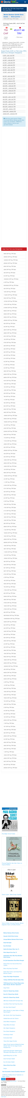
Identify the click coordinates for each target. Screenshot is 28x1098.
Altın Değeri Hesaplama (9, 1028)
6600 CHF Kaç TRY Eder (10, 409)
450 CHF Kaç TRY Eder (9, 669)
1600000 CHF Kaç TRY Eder (11, 666)
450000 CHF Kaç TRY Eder (10, 320)
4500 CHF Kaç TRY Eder (10, 495)
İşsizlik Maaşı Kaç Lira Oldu (10, 1055)
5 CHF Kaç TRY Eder (9, 707)
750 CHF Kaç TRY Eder (9, 587)
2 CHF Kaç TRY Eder (9, 577)
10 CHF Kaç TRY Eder (9, 685)
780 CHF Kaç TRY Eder (9, 396)
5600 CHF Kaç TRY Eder (10, 412)
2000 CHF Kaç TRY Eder (10, 748)
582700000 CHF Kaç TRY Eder (11, 615)
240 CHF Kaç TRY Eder (9, 456)
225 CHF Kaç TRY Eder (9, 352)
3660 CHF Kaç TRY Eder (10, 650)
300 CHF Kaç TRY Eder (9, 647)
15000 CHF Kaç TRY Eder (10, 606)
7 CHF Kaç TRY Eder (9, 723)
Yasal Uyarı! (3, 1096)
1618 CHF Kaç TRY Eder (10, 555)
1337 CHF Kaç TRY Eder (10, 514)
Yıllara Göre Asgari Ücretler (10, 1041)
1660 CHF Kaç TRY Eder (10, 517)
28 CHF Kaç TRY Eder (9, 326)
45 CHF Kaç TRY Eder (9, 479)
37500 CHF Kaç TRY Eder (10, 609)
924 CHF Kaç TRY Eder (9, 447)
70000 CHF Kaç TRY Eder (10, 698)
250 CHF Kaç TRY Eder (9, 634)
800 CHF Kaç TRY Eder (9, 593)
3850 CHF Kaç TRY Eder (10, 371)
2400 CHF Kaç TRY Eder (10, 694)
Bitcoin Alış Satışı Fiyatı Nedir (11, 968)
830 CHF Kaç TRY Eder (9, 406)
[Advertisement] (14, 187)
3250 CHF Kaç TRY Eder (10, 704)
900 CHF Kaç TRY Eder (9, 323)
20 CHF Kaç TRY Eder (9, 644)
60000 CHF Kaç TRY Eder (10, 679)
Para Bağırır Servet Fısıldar (8, 833)
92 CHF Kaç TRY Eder (9, 361)
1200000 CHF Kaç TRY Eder (11, 260)
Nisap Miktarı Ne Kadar (9, 1025)
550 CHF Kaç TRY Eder (9, 288)
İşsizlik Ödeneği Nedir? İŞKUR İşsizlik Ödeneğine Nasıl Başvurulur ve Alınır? (13, 1051)
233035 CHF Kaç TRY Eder (10, 431)
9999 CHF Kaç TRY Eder (10, 253)
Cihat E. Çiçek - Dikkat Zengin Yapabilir (11, 894)
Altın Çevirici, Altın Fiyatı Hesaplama (12, 1015)
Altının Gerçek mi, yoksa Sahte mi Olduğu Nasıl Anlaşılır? (14, 1011)
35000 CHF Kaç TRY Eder (10, 463)
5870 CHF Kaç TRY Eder (10, 761)
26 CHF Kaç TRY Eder (9, 368)
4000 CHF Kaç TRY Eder (10, 742)
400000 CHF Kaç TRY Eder (10, 257)
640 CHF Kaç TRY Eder (9, 628)
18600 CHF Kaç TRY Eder (10, 660)
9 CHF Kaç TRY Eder (9, 501)
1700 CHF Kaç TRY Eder (10, 507)
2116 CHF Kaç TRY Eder (10, 510)
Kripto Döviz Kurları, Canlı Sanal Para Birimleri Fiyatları (13, 972)
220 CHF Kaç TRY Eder (9, 355)
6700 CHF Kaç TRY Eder (10, 574)
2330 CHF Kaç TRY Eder (10, 428)
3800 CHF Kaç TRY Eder (10, 599)
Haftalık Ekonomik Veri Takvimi (11, 1018)
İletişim (5, 1068)
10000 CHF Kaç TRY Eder (10, 755)
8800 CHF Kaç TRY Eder (10, 472)
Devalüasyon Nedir (8, 1034)
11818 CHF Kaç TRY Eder (10, 441)
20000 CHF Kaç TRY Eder (10, 720)
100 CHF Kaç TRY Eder (9, 717)
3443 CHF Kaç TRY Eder (10, 564)
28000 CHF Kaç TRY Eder (10, 526)
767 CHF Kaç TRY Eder (9, 726)
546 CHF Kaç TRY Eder (9, 625)
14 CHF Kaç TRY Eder (9, 399)
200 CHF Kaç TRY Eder (9, 714)
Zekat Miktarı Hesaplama (10, 1021)
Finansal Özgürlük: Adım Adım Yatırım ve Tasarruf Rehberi (12, 863)
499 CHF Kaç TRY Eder (9, 272)
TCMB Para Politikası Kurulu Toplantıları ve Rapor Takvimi (12, 1075)
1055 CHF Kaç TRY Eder (10, 691)
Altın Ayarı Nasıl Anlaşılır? (10, 1007)
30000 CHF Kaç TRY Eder (10, 418)
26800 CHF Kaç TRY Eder (10, 333)
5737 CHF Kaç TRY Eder (10, 488)
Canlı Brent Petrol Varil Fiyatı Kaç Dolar (13, 1004)
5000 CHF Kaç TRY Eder (10, 583)
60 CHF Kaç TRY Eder (9, 276)
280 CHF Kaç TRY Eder (9, 523)
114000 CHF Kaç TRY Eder (10, 552)
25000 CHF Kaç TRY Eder (10, 736)
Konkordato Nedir (8, 1038)
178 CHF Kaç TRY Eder (9, 437)
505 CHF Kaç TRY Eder (9, 393)
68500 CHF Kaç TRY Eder (10, 377)
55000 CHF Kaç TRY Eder (10, 317)
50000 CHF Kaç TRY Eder (10, 596)
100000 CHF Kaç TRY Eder (10, 558)
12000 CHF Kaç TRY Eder (10, 466)
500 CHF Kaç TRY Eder (9, 764)
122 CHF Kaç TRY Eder (9, 425)
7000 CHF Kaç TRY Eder (10, 504)
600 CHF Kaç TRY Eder (9, 637)
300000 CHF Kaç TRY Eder (10, 450)
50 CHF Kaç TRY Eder (9, 739)
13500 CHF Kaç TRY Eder (10, 460)
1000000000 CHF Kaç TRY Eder (12, 618)
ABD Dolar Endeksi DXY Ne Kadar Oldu (13, 1000)
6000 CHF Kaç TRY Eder (10, 688)
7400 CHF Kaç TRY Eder (10, 536)
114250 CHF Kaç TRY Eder (10, 295)
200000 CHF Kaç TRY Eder (10, 767)
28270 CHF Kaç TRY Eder (10, 330)
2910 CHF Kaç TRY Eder (10, 336)
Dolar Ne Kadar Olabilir (9, 1058)
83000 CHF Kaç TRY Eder (10, 374)
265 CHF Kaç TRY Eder (9, 733)
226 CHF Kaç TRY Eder (9, 349)
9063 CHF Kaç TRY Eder (10, 656)
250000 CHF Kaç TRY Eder (10, 263)
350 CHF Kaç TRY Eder (9, 403)
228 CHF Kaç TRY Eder (9, 345)
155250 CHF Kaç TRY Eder (10, 422)
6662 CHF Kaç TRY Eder (10, 434)
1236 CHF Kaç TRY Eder (10, 520)
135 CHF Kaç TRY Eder (9, 469)
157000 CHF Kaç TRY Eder (10, 301)
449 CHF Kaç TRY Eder (9, 453)
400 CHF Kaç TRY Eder (9, 491)
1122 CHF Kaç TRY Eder (10, 529)
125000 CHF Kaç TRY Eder (10, 415)
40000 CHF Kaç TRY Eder (10, 758)
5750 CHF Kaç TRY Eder (10, 342)
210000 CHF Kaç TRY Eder (10, 307)
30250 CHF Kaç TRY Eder (10, 621)
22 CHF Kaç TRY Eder (9, 498)
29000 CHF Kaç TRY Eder (10, 539)
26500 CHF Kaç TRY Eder (10, 663)
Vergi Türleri (6, 988)
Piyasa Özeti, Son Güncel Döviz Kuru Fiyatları (13, 964)
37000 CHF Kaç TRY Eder (10, 602)
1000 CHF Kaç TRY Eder (10, 729)
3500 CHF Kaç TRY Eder (10, 675)
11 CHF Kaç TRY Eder (9, 482)
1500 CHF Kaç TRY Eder (10, 653)
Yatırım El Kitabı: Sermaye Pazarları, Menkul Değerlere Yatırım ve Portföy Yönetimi (12, 923)
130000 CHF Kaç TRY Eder (10, 476)
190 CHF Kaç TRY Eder (9, 580)
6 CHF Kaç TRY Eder (9, 282)
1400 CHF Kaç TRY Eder (10, 545)
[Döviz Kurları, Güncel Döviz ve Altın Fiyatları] (9, 2)
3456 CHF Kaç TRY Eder (10, 631)
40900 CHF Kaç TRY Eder (10, 444)
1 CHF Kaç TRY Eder (9, 752)
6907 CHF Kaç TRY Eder (10, 571)
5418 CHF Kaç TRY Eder (10, 380)
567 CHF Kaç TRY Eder (9, 568)
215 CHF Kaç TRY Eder (9, 358)
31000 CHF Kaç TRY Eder (10, 485)
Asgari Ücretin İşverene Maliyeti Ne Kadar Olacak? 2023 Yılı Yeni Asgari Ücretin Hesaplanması (14, 1046)
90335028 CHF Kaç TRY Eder (11, 285)
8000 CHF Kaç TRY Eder (10, 266)
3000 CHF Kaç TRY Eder (10, 745)
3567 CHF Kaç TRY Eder (10, 549)
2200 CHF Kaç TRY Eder (10, 269)
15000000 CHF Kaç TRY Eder (11, 279)
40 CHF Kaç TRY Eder (9, 710)
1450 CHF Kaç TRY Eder (10, 291)
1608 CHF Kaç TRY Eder (10, 383)
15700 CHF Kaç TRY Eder (10, 304)
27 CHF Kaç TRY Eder (9, 364)
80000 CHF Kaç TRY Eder (10, 672)
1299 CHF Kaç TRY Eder (10, 390)
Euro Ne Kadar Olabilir (9, 1062)
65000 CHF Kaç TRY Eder (10, 314)
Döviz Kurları (13, 1081)
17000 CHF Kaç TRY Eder (10, 590)
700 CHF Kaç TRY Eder (9, 701)
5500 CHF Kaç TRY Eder (10, 298)
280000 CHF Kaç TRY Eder (10, 542)
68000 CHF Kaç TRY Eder (10, 311)
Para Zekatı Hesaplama (9, 1031)
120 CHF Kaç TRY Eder (9, 339)
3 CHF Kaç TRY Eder (9, 682)
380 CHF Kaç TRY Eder (9, 561)
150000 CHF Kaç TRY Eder (10, 533)
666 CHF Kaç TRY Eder (9, 612)
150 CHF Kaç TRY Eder (9, 387)
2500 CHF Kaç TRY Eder (10, 641)
